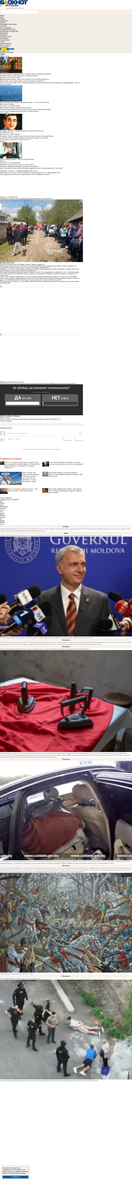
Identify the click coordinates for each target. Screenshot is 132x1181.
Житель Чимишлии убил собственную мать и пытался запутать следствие (21, 535)
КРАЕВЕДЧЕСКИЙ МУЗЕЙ (8, 24)
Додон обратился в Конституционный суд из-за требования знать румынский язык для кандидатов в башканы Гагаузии (75, 642)
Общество (3, 197)
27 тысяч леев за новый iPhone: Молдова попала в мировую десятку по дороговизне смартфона (65, 649)
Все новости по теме (6, 77)
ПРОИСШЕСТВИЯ (5, 36)
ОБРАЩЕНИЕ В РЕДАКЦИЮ (9, 31)
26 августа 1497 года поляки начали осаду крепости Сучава (18, 973)
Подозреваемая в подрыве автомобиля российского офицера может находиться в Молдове (38, 755)
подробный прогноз (6, 499)
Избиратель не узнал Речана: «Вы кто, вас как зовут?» (17, 164)
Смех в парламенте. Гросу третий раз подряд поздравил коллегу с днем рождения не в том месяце (31, 168)
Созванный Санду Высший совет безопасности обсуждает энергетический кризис (25, 109)
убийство (3, 421)
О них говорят (4, 113)
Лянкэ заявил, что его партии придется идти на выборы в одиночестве (22, 81)
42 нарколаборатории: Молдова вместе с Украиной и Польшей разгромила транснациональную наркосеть (30, 868)
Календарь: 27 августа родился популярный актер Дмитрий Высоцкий (42, 863)
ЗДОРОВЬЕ (4, 21)
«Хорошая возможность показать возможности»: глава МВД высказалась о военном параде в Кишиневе (90, 868)
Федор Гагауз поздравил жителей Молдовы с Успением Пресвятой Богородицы (70, 753)
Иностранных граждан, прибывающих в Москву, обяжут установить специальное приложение (75, 1080)
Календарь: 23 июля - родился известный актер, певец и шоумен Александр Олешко (26, 136)
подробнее (15, 499)
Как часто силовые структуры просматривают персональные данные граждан (24, 419)
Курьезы (2, 141)
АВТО (2, 17)
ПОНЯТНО (15, 1177)
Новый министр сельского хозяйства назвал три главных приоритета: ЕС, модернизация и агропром (28, 637)
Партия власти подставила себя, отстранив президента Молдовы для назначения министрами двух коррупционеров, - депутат (40, 82)
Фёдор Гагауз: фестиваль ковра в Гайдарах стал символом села (72, 637)
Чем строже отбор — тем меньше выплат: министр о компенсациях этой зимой (101, 861)
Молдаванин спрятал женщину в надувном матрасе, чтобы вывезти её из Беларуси (24, 861)
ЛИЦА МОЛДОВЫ (5, 28)
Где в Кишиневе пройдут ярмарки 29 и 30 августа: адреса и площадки (20, 649)
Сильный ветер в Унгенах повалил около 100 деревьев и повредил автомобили (100, 869)
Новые (2, 439)
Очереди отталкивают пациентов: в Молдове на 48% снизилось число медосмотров (43, 644)
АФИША (2, 19)
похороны (9, 421)
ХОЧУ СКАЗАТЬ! (5, 45)
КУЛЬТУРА (3, 26)
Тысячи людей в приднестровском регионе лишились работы (19, 111)
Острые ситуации (5, 84)
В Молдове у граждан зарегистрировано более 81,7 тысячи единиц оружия (77, 528)
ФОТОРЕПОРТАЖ (5, 43)
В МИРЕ (2, 22)
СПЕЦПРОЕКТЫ (5, 40)
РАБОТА (11, 49)
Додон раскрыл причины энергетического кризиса (15, 107)
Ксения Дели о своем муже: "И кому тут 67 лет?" (15, 139)
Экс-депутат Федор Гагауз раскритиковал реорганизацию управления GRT (65, 871)
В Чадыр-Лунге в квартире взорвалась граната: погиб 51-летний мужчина (21, 978)
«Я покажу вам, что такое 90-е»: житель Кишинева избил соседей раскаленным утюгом (25, 753)
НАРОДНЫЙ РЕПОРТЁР (8, 29)
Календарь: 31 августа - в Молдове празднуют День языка (31, 530)
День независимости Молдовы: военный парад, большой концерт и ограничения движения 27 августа (88, 863)
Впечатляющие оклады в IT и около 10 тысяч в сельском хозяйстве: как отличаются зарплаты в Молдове (29, 528)
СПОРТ (2, 42)
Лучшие (10, 439)
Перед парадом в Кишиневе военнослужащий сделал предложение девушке (37, 756)
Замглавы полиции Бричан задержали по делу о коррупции (63, 861)
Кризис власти (4, 56)
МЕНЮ (2, 15)
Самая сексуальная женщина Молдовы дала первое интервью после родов (24, 138)
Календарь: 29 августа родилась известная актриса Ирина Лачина (84, 644)
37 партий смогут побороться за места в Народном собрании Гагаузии (60, 535)
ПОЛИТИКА (3, 35)
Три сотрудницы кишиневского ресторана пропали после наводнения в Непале (22, 642)
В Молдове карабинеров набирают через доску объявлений (18, 166)
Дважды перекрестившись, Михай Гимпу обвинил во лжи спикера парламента (24, 79)
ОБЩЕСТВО (4, 33)
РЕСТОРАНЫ (4, 38)
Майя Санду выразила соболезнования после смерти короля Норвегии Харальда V (90, 755)
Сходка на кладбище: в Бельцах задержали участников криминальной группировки (23, 1080)
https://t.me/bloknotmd (50, 383)
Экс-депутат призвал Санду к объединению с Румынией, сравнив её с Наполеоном (57, 869)
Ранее (18, 439)
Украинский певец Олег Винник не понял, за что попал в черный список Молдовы (101, 535)
